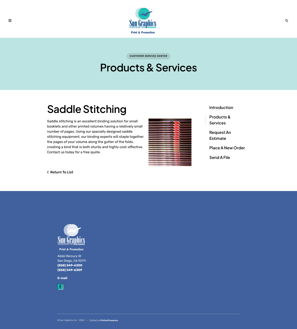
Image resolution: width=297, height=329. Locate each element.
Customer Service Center (148, 56)
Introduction (221, 107)
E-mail (62, 278)
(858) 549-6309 (69, 270)
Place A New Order (227, 147)
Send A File (219, 157)
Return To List (61, 172)
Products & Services (220, 119)
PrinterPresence (109, 320)
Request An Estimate (220, 135)
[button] (10, 20)
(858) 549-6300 (69, 265)
